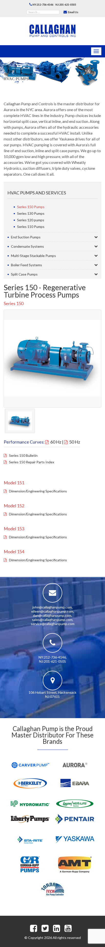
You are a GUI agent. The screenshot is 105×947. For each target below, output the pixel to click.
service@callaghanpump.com (52, 624)
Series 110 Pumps (30, 226)
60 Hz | (56, 442)
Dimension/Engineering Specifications (38, 491)
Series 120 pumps (30, 220)
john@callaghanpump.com (52, 607)
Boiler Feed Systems (26, 265)
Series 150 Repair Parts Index (31, 462)
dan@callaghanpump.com (52, 615)
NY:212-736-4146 (42, 4)
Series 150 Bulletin (23, 455)
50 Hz (74, 442)
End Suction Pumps (26, 237)
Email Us (72, 12)
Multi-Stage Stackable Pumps (33, 256)
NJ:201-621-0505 (65, 4)
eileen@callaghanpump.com (52, 611)
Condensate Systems (27, 246)
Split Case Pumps (24, 274)
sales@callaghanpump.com (52, 619)
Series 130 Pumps (30, 213)
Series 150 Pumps (30, 207)
